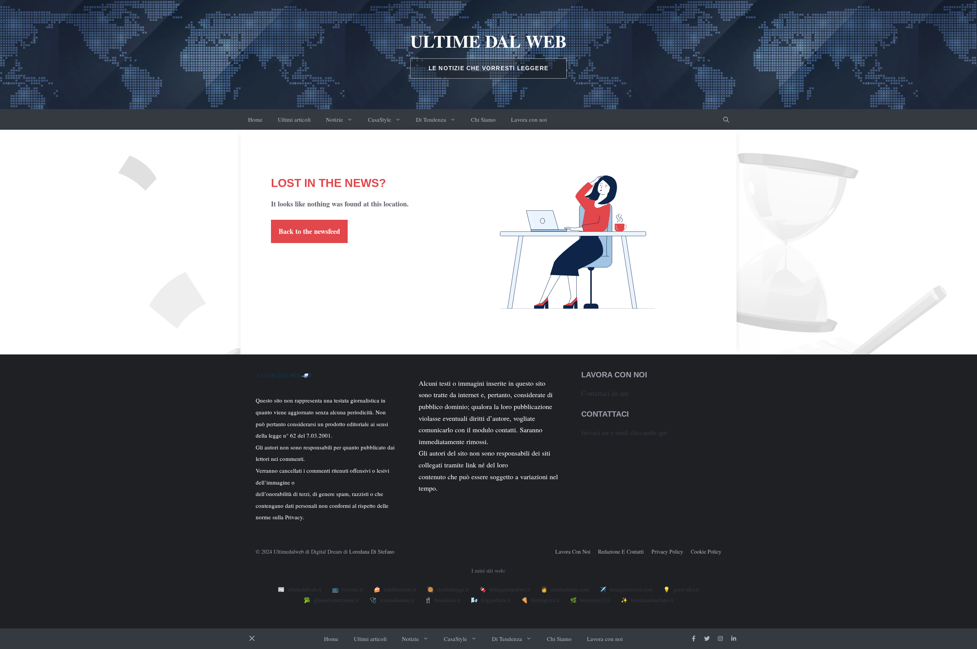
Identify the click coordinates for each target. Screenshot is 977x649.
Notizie (334, 119)
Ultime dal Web (488, 41)
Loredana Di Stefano (371, 551)
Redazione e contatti (621, 551)
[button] (726, 119)
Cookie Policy (706, 551)
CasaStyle (379, 119)
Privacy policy (667, 551)
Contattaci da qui (605, 393)
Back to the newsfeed (309, 231)
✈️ (626, 589)
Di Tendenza (431, 119)
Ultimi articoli (294, 119)
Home (255, 119)
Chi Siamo (483, 119)
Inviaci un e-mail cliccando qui (624, 432)
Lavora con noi (529, 119)
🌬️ (491, 600)
